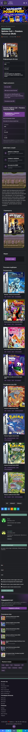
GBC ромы (3, 701)
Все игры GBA (8, 86)
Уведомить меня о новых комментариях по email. (13, 584)
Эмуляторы (3, 709)
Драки (7, 665)
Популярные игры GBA (9, 101)
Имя (2, 565)
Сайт (2, 574)
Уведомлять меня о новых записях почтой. (11, 586)
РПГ (22, 665)
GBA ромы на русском (10, 26)
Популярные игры (5, 685)
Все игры (3, 683)
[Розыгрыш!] (14, 14)
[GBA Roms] (8, 3)
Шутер (20, 667)
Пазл (11, 665)
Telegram (3, 715)
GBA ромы (3, 697)
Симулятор (4, 667)
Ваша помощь (4, 713)
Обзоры (2, 707)
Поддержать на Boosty (14, 608)
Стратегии (15, 667)
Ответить (9, 525)
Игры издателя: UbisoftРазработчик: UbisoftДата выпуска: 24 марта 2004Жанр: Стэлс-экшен (14, 96)
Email (2, 570)
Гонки (3, 665)
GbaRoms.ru (11, 721)
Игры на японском (5, 693)
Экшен (19, 503)
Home (3, 26)
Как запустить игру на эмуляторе (10, 121)
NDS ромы (3, 699)
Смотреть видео (10, 259)
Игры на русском (5, 689)
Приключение (17, 665)
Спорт (9, 667)
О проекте (3, 711)
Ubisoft (13, 503)
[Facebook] (2, 509)
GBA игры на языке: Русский (11, 90)
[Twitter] (5, 509)
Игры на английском (5, 691)
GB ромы (3, 703)
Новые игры (3, 687)
